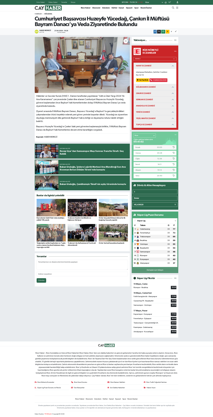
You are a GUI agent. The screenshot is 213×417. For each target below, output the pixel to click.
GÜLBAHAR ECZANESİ (146, 87)
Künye (73, 2)
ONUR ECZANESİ (143, 93)
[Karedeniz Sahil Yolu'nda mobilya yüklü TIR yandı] (51, 208)
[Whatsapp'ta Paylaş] (163, 31)
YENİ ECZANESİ (143, 112)
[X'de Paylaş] (159, 31)
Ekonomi (96, 8)
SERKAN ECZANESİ (144, 99)
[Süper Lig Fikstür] (175, 278)
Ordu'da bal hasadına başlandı (111, 243)
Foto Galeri (41, 2)
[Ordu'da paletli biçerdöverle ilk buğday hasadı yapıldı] (113, 208)
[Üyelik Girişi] (176, 2)
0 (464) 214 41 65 (159, 80)
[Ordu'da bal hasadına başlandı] (113, 233)
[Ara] (173, 7)
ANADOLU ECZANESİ (145, 106)
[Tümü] (175, 40)
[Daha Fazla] (167, 31)
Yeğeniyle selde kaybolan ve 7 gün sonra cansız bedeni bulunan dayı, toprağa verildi (51, 245)
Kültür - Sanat (118, 8)
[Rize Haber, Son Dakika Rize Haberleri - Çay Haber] (48, 8)
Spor (136, 8)
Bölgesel (48, 14)
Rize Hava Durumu (80, 382)
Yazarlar (64, 2)
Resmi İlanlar (146, 8)
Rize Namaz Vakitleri (117, 382)
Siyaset (129, 8)
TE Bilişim (47, 414)
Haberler (38, 14)
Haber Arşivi (151, 388)
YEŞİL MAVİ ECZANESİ (146, 118)
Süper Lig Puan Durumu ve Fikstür (49, 388)
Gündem (106, 8)
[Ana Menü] (177, 7)
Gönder (41, 280)
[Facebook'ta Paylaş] (155, 31)
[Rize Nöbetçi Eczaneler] (175, 51)
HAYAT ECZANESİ (143, 66)
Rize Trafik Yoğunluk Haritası (156, 382)
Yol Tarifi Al (143, 80)
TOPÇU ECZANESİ (144, 125)
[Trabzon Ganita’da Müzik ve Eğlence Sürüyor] (82, 208)
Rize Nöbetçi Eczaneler (45, 382)
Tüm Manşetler (79, 388)
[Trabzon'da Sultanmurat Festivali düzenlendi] (82, 233)
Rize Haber (86, 8)
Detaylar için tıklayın (155, 270)
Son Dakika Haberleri (117, 388)
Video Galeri (52, 2)
